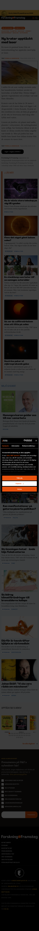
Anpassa (18, 483)
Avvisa (19, 489)
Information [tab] (15, 446)
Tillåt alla (19, 478)
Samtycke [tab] (5, 446)
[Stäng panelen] (36, 440)
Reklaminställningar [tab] (28, 446)
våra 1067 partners (13, 455)
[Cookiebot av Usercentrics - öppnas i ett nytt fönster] (24, 440)
